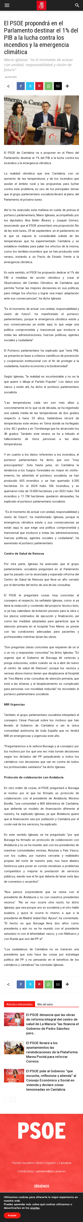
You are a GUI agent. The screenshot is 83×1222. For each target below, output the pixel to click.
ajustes (34, 1208)
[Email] (58, 86)
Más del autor (45, 1004)
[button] (6, 5)
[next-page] (13, 1099)
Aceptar (12, 1215)
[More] (67, 86)
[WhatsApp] (49, 86)
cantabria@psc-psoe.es (50, 1171)
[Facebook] (21, 86)
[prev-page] (6, 1099)
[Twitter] (30, 86)
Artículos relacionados (19, 1004)
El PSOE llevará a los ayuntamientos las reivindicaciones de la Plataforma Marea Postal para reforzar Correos (52, 1052)
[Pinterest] (39, 86)
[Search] (77, 5)
